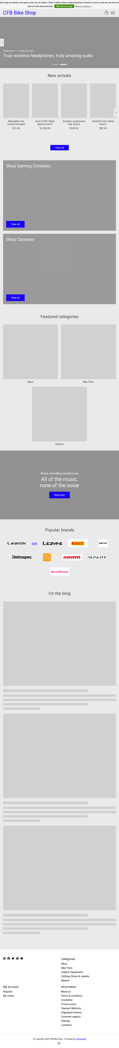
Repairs (59, 444)
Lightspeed (81, 1039)
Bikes (30, 381)
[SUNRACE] (59, 572)
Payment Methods (71, 1008)
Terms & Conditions (71, 995)
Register (7, 991)
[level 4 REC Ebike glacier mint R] (45, 101)
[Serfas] (47, 558)
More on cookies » (83, 6)
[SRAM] (72, 558)
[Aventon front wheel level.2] (103, 101)
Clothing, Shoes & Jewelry (75, 976)
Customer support (71, 1016)
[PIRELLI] (77, 543)
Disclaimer (67, 999)
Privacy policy (68, 1004)
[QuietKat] (103, 543)
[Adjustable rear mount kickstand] (16, 101)
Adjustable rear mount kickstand (16, 123)
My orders (8, 995)
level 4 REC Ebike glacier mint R (45, 123)
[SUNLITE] (97, 558)
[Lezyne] (52, 543)
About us (66, 991)
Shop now (59, 495)
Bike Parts (88, 381)
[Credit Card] (59, 1043)
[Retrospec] (21, 558)
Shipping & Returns (71, 1012)
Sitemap (65, 1020)
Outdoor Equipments (72, 972)
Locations (66, 1025)
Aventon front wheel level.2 (103, 123)
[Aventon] (16, 543)
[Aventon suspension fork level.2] (74, 101)
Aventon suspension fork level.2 (74, 123)
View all (59, 147)
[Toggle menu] (113, 13)
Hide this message (64, 6)
